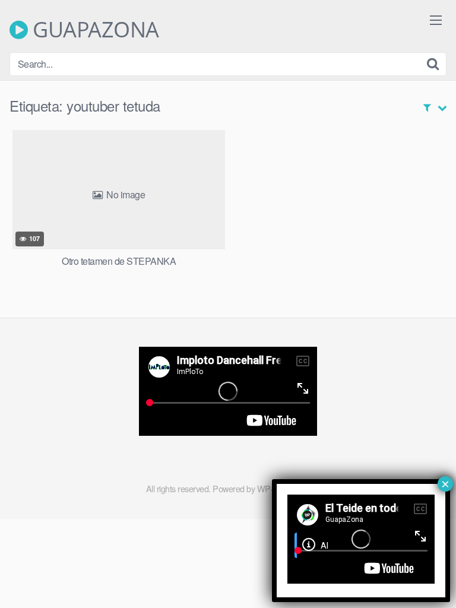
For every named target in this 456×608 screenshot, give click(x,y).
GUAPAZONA (93, 29)
